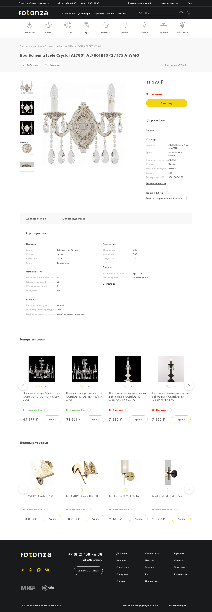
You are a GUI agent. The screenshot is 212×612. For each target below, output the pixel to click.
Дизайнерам (84, 13)
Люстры (48, 32)
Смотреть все (109, 283)
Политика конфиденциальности (140, 605)
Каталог (32, 46)
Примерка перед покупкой (139, 3)
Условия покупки (178, 605)
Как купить (122, 574)
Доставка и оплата (104, 13)
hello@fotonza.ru (92, 560)
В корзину (167, 103)
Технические (182, 32)
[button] (27, 78)
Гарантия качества (169, 3)
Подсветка (163, 32)
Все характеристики (156, 182)
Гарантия (121, 560)
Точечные (68, 32)
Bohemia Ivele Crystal (175, 154)
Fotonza (23, 46)
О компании (68, 13)
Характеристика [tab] (36, 218)
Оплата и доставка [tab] (74, 218)
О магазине (122, 567)
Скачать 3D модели (88, 570)
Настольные (106, 32)
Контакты (122, 13)
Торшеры (125, 32)
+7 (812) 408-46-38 (67, 3)
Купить (52, 419)
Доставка (121, 553)
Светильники (29, 32)
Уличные (144, 32)
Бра (86, 32)
